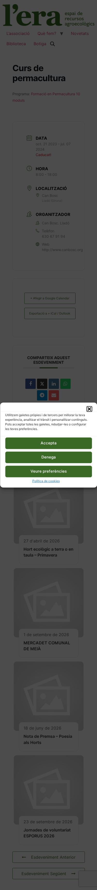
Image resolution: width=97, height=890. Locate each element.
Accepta (49, 443)
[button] (89, 408)
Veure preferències (49, 471)
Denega (48, 457)
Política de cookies (46, 481)
